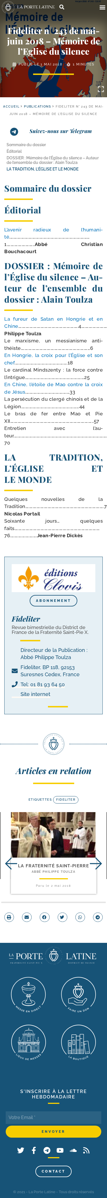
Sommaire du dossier (26, 144)
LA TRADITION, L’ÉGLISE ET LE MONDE (42, 169)
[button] (102, 7)
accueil (11, 106)
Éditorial (14, 151)
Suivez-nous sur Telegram (60, 131)
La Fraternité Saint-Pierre (53, 865)
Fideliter (65, 800)
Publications (37, 106)
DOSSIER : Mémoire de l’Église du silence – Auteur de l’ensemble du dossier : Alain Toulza (53, 160)
